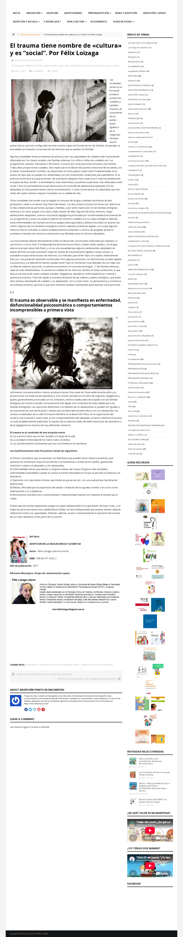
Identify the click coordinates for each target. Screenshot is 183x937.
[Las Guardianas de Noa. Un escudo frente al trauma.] (133, 774)
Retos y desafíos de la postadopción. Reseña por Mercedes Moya (150, 761)
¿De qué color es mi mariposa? (141, 43)
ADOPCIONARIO (73, 13)
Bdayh (46, 934)
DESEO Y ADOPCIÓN (126, 13)
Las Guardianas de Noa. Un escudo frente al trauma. (154, 773)
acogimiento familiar (137, 71)
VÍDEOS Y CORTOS (136, 435)
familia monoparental (137, 222)
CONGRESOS (133, 170)
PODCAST (132, 349)
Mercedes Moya (135, 293)
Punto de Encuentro (95, 66)
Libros (61, 66)
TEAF (130, 406)
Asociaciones (133, 123)
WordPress (39, 934)
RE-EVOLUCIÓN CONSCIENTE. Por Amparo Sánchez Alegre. (153, 800)
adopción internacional (65, 664)
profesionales (134, 387)
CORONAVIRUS (134, 175)
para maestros (134, 321)
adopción (45, 664)
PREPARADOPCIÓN (98, 13)
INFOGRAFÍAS (133, 255)
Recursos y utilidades (137, 397)
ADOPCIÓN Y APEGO (154, 13)
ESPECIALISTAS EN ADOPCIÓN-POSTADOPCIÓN (148, 213)
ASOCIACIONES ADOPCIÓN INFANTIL (143, 128)
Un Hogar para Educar (137, 430)
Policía (131, 354)
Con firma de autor (136, 161)
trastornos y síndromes (138, 416)
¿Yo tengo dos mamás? (138, 47)
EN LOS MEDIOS (134, 194)
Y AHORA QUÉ (134, 453)
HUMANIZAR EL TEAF (136, 241)
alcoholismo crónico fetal (23, 244)
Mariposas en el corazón (139, 288)
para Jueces (133, 316)
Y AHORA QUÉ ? (52, 21)
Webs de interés (135, 449)
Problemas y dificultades (138, 383)
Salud (108, 66)
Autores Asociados (136, 132)
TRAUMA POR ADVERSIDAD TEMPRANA (144, 425)
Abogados (132, 57)
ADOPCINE (52, 13)
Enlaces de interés (136, 198)
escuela (131, 203)
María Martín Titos (136, 283)
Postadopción (134, 359)
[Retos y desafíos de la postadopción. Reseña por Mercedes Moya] (133, 761)
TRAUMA (115, 66)
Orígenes (132, 307)
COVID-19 (132, 179)
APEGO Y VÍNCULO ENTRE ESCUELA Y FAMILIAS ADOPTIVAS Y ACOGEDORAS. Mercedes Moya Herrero (154, 787)
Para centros (133, 312)
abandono (32, 664)
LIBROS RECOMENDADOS (75, 66)
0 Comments (37, 71)
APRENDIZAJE (133, 118)
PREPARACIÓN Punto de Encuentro (143, 364)
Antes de (132, 113)
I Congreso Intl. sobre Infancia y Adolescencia (147, 246)
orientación (88, 664)
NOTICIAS (132, 298)
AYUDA (131, 142)
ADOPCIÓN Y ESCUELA (25, 21)
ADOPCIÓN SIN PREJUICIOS (139, 90)
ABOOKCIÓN (33, 13)
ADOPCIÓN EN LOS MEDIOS (139, 85)
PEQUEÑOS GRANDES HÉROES (141, 345)
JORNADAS (132, 260)
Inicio (16, 13)
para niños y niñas (136, 326)
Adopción (132, 80)
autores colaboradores (46, 66)
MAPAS (131, 279)
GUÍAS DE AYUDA (122, 21)
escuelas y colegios (136, 208)
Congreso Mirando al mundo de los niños (146, 165)
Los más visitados (135, 274)
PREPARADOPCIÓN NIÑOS (139, 378)
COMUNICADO (134, 156)
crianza (131, 184)
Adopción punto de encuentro (28, 60)
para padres (133, 331)
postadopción (105, 664)
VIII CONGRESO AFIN (136, 439)
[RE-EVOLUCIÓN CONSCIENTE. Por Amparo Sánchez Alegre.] (133, 801)
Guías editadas (134, 231)
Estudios (131, 217)
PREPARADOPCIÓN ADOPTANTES (142, 373)
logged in (26, 727)
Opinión (131, 302)
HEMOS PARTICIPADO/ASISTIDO (141, 236)
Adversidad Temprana (30, 34)
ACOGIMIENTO (98, 21)
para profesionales (136, 340)
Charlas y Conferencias (138, 146)
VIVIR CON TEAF (75, 21)
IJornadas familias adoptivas (140, 250)
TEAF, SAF (132, 411)
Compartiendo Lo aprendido (140, 151)
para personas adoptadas (139, 335)
